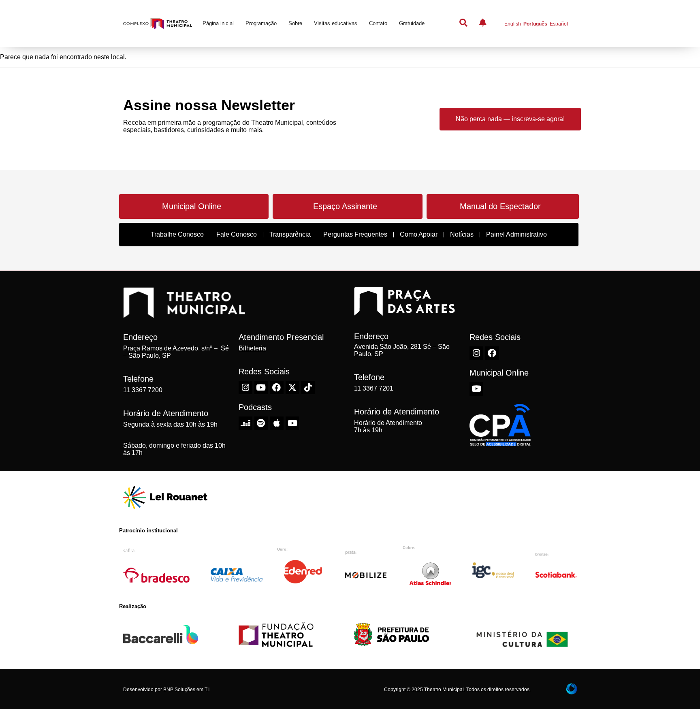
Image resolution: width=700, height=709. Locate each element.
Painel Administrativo (516, 234)
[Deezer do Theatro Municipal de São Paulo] (245, 423)
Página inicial (218, 23)
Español (559, 24)
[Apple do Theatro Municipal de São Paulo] (277, 423)
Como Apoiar (419, 234)
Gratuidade (412, 23)
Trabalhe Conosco (177, 234)
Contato (378, 23)
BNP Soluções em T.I (186, 689)
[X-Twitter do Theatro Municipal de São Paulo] (292, 388)
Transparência (290, 234)
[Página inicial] (157, 24)
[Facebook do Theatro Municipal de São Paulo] (277, 388)
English (512, 24)
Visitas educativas (335, 23)
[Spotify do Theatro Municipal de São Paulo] (261, 423)
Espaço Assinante (345, 206)
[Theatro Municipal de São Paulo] (184, 313)
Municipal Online (191, 206)
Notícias (462, 234)
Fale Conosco (236, 234)
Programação (261, 23)
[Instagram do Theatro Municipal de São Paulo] (245, 388)
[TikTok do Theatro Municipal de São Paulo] (308, 388)
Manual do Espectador (500, 206)
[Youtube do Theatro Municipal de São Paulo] (261, 388)
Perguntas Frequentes (355, 234)
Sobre (295, 23)
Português (535, 24)
